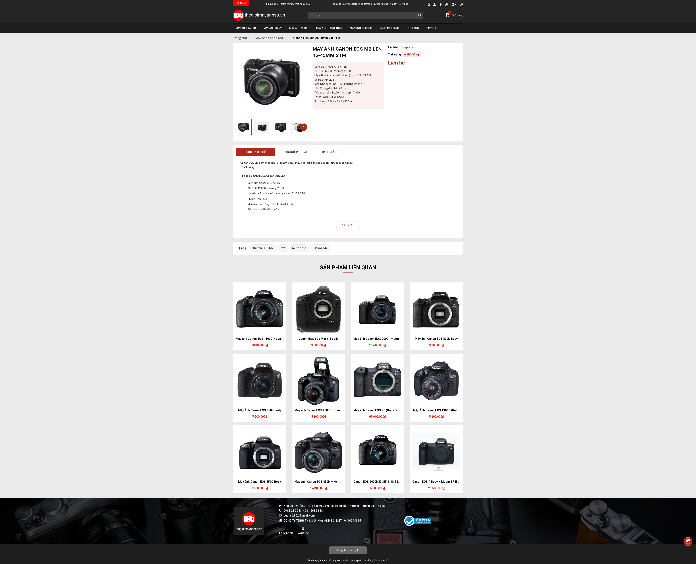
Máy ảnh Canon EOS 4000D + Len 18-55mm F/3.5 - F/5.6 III (334, 410)
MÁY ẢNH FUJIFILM (361, 28)
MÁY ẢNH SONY (273, 28)
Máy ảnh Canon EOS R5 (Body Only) (377, 410)
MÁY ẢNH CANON (246, 28)
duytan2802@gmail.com (299, 515)
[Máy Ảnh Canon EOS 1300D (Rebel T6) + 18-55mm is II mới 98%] (436, 381)
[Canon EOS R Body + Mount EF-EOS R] (436, 452)
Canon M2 (321, 248)
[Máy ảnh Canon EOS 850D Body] (260, 452)
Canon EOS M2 (263, 248)
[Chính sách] (461, 5)
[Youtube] (446, 5)
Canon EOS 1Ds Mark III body (318, 338)
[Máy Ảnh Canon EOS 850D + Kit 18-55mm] (319, 452)
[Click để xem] (271, 81)
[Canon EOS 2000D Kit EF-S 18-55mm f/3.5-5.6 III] (377, 452)
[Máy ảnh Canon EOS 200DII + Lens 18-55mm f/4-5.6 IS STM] (377, 309)
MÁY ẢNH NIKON (299, 28)
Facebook (286, 533)
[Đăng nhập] (434, 5)
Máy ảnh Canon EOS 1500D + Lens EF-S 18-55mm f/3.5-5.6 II (277, 338)
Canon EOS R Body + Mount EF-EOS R (438, 481)
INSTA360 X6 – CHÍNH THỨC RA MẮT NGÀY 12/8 (272, 4)
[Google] (454, 5)
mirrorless (299, 248)
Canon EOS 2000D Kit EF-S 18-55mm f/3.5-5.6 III (386, 481)
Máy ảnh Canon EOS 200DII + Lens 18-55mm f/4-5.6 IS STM (394, 338)
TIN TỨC (431, 28)
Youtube (303, 533)
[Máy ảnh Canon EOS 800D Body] (436, 309)
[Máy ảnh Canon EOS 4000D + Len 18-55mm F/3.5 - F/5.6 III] (319, 381)
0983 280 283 (293, 510)
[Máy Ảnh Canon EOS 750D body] (260, 381)
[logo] (259, 15)
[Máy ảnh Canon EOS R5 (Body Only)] (377, 381)
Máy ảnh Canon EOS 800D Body (436, 338)
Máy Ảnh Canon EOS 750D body (259, 410)
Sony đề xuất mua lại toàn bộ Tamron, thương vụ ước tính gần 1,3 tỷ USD (355, 4)
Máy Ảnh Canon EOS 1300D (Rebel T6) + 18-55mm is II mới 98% (456, 410)
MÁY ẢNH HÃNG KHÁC (329, 28)
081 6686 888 (314, 510)
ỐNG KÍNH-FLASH (390, 28)
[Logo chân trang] (249, 521)
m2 (283, 248)
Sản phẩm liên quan (348, 267)
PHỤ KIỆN (414, 28)
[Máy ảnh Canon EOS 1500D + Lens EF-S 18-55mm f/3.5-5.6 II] (260, 309)
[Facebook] (441, 5)
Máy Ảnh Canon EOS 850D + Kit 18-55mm (323, 481)
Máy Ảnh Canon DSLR (270, 38)
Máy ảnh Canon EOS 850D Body (259, 481)
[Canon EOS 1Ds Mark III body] (319, 309)
